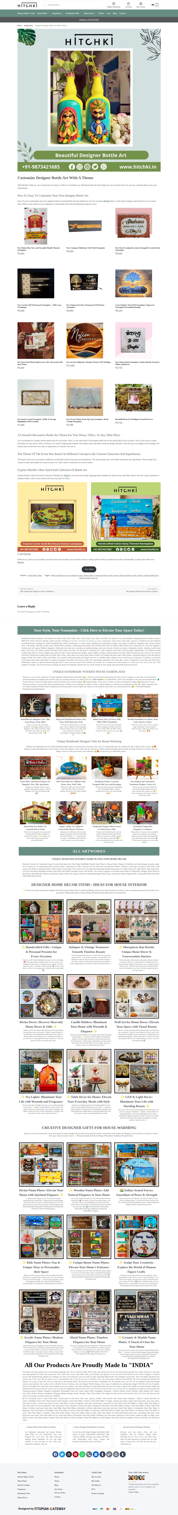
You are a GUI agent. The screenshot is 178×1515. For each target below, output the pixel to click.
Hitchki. (20, 562)
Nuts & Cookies (23, 1485)
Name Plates (22, 1481)
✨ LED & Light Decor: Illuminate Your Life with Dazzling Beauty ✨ (136, 1101)
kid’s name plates (38, 1437)
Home (19, 25)
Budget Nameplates (113, 7)
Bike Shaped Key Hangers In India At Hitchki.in (37, 591)
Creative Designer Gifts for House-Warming (89, 1128)
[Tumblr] (102, 1454)
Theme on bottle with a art (88, 578)
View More (89, 569)
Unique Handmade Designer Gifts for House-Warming (89, 741)
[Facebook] (55, 1454)
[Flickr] (96, 1454)
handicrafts (82, 1377)
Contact (57, 1497)
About (56, 1481)
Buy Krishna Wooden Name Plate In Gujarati (142, 591)
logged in (31, 612)
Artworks (128, 7)
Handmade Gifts (23, 1493)
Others (40, 575)
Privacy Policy (59, 1493)
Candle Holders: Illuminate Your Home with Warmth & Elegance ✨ (89, 1026)
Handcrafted (28, 25)
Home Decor (139, 1437)
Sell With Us (96, 1485)
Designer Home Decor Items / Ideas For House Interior (89, 885)
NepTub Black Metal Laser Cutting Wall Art (113, 1389)
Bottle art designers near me (60, 575)
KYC (93, 1489)
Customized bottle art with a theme (106, 575)
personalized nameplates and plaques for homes (85, 641)
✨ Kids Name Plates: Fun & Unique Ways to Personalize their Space (41, 1267)
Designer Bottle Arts (151, 575)
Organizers (21, 1489)
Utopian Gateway (53, 1389)
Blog (56, 1485)
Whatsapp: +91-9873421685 (89, 20)
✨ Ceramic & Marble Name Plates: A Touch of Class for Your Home (137, 1342)
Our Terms (58, 1489)
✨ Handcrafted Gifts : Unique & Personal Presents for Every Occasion (41, 951)
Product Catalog (98, 1493)
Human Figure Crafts (25, 1477)
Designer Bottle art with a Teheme (131, 575)
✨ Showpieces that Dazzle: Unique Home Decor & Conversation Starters (137, 951)
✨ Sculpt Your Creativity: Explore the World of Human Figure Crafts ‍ (136, 1267)
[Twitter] (62, 1454)
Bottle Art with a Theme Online (82, 575)
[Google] (116, 1454)
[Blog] (109, 1454)
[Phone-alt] (89, 1454)
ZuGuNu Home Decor (87, 1389)
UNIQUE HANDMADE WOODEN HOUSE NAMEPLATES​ (89, 671)
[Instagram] (69, 1454)
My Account (141, 7)
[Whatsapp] (82, 1454)
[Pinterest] (76, 1454)
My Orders (96, 1481)
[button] (155, 4)
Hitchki (106, 201)
